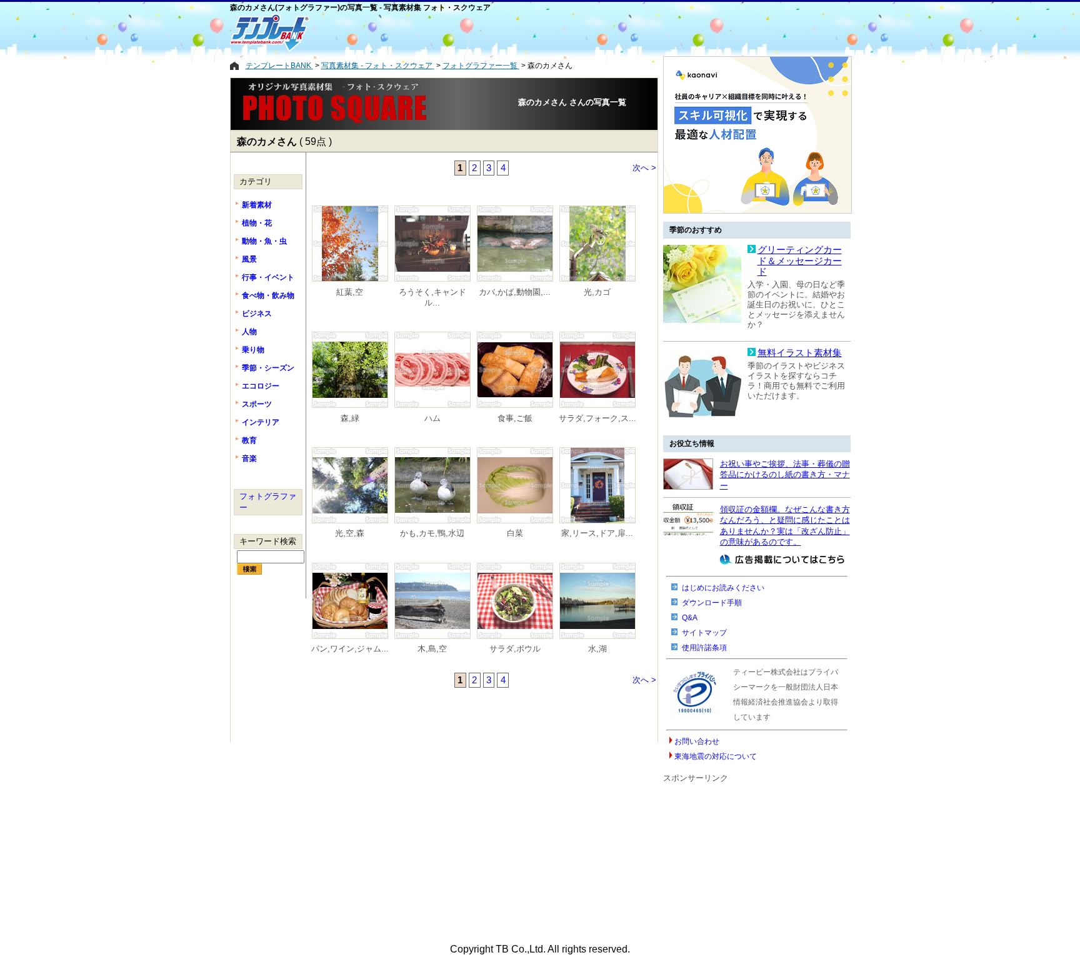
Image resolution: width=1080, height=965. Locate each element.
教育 (249, 440)
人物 (249, 331)
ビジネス (257, 313)
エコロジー (260, 386)
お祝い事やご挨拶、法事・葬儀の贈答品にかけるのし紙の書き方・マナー (785, 474)
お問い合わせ (696, 741)
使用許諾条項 (704, 647)
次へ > (644, 167)
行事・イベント (268, 277)
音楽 (249, 458)
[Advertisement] (489, 32)
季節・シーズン (268, 368)
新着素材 (257, 204)
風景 (249, 259)
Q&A (690, 617)
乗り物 (253, 349)
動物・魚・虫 (264, 241)
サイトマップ (704, 632)
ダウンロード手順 (712, 602)
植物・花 (257, 223)
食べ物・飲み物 (268, 295)
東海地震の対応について (715, 756)
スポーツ (257, 404)
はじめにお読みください (723, 587)
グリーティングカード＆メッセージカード (800, 261)
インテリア (260, 422)
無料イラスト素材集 (800, 353)
